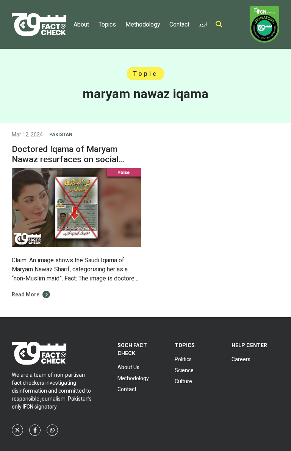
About (81, 24)
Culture (183, 381)
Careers (241, 359)
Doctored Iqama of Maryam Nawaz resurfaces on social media (65, 159)
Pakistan (60, 134)
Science (184, 370)
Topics (107, 24)
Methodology (142, 24)
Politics (183, 359)
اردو (203, 22)
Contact (179, 24)
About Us (128, 367)
